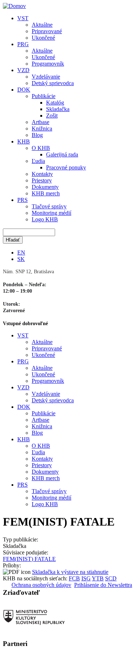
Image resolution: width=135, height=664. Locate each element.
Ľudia (38, 161)
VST (22, 18)
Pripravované (47, 31)
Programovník (48, 64)
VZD (23, 70)
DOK (23, 90)
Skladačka (57, 109)
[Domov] (14, 6)
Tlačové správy (49, 206)
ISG (86, 578)
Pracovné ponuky (66, 167)
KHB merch (46, 193)
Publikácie (43, 96)
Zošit (52, 115)
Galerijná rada (62, 154)
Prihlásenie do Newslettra (103, 585)
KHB (23, 141)
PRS (22, 200)
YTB (98, 578)
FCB (74, 578)
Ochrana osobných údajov (41, 585)
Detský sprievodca (53, 83)
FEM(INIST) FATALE (29, 559)
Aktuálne (42, 25)
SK (21, 259)
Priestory (42, 180)
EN (21, 252)
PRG (23, 44)
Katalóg (55, 102)
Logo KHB (45, 219)
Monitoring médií (51, 213)
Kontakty (42, 174)
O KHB (41, 148)
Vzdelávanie (46, 77)
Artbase (40, 122)
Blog (37, 135)
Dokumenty (45, 187)
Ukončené (43, 38)
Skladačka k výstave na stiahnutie (70, 572)
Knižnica (42, 128)
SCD (111, 578)
